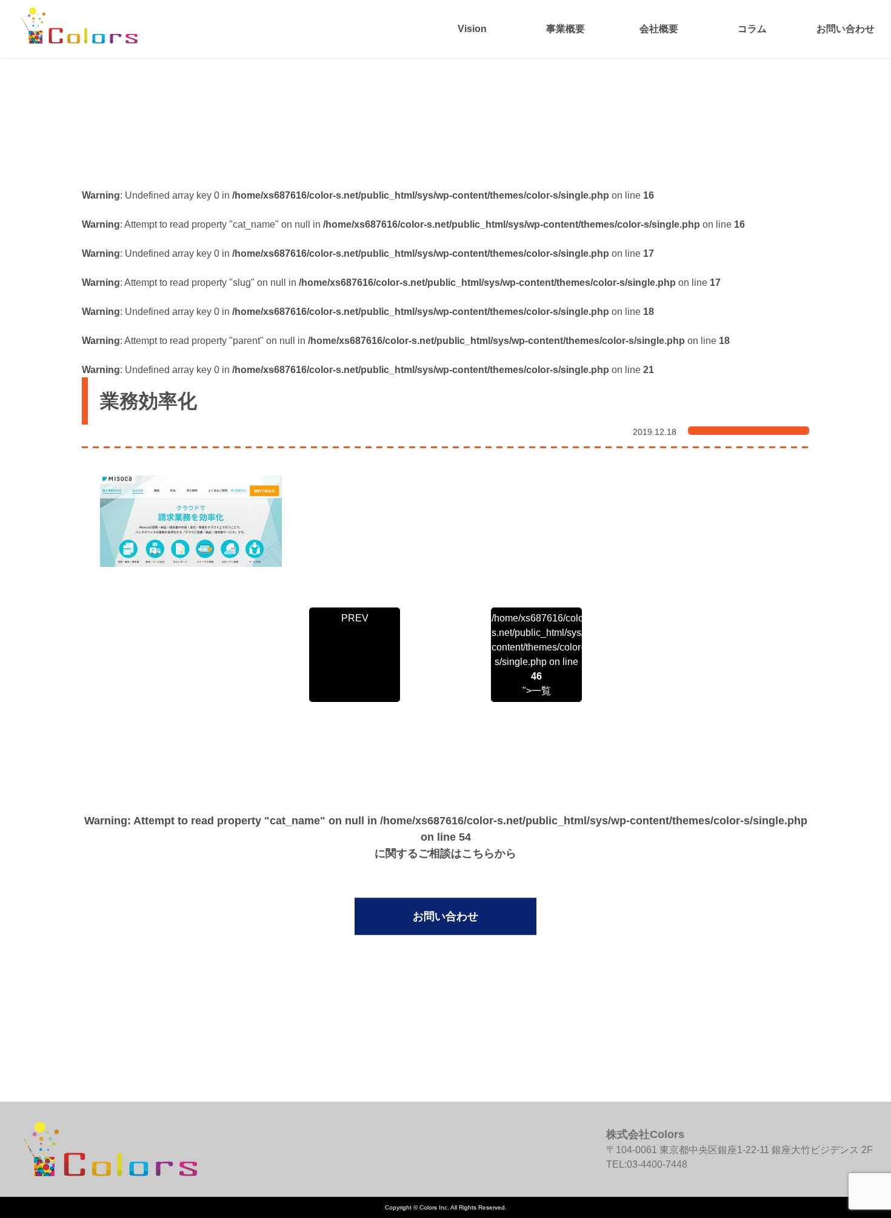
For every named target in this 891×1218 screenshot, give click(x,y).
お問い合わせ (845, 29)
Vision (472, 29)
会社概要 (658, 29)
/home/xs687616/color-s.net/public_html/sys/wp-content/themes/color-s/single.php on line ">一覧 (536, 654)
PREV (355, 618)
